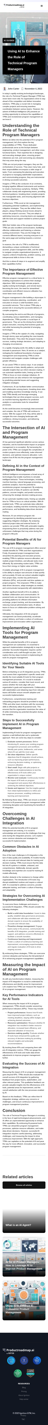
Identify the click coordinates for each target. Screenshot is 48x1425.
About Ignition (24, 1395)
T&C (23, 1419)
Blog (24, 1387)
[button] (42, 6)
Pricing (24, 1391)
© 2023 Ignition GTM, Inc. (24, 1413)
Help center (23, 1399)
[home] (19, 6)
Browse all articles (24, 1185)
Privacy (23, 1415)
